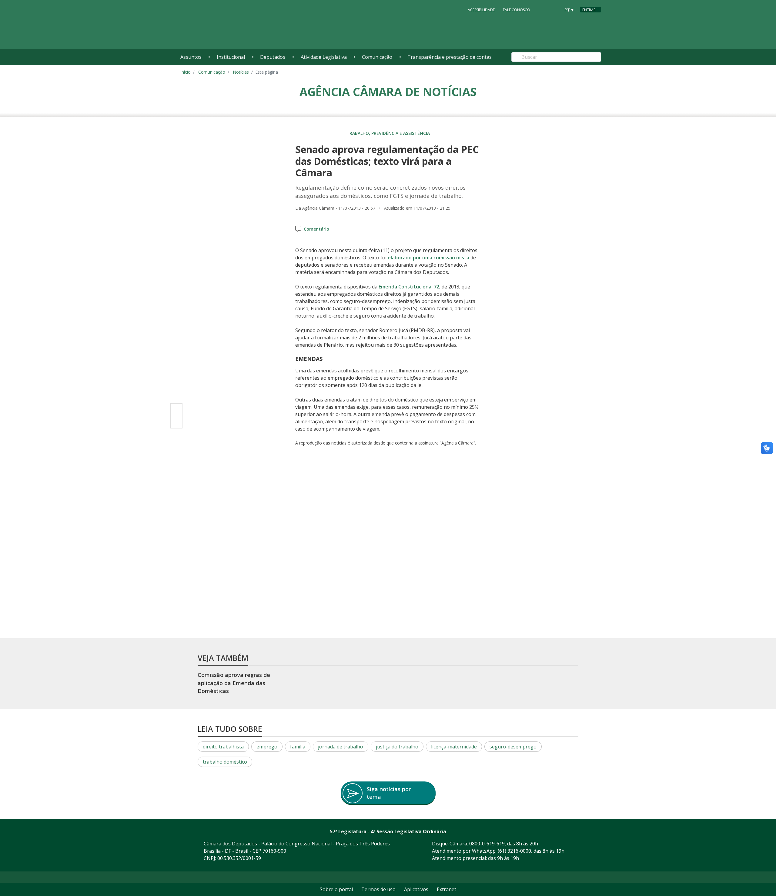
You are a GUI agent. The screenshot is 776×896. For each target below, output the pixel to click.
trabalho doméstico (225, 761)
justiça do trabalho (397, 746)
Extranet (446, 889)
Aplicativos (416, 889)
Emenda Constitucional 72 (409, 286)
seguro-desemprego (513, 746)
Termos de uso (378, 889)
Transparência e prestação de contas (449, 57)
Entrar (589, 9)
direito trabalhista (223, 746)
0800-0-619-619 (487, 843)
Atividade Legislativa (324, 57)
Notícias (241, 72)
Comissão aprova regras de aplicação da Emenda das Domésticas (234, 682)
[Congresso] (542, 9)
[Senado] (554, 9)
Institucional (231, 57)
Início (185, 72)
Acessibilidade (481, 9)
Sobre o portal (336, 889)
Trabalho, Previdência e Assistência (388, 133)
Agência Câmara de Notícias (388, 91)
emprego (266, 746)
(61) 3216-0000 (514, 851)
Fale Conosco (516, 9)
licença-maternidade (454, 746)
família (297, 746)
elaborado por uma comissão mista (428, 257)
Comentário (316, 229)
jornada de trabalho (340, 746)
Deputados (272, 57)
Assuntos (191, 57)
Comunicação (377, 57)
